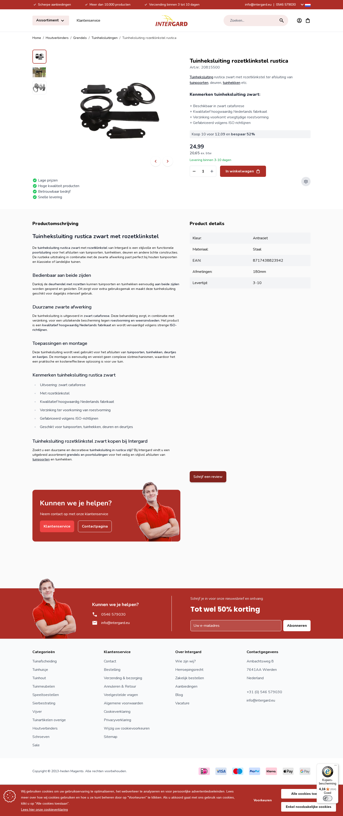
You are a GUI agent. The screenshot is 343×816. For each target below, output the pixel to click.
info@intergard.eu (258, 4)
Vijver (37, 711)
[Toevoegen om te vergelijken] (306, 181)
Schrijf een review (208, 476)
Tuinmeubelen (43, 686)
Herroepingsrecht (189, 669)
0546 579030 (286, 4)
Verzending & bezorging (123, 678)
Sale (36, 745)
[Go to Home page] (171, 20)
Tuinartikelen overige (49, 720)
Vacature (182, 703)
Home (36, 38)
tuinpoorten (199, 82)
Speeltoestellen (45, 694)
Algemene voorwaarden (123, 703)
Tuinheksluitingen (104, 38)
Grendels (80, 38)
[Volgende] (168, 161)
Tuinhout (39, 678)
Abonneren (297, 625)
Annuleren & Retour (120, 686)
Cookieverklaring (117, 711)
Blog (179, 694)
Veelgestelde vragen (121, 694)
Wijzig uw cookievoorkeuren (127, 728)
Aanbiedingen (186, 686)
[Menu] (335, 766)
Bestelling (112, 669)
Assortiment (48, 20)
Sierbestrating (43, 703)
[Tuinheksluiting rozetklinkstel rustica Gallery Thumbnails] (39, 72)
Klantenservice (88, 20)
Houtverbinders (57, 38)
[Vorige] (155, 161)
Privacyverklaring (117, 720)
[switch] (327, 798)
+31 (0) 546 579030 (264, 692)
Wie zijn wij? (185, 661)
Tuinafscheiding (44, 661)
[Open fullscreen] (118, 112)
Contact (110, 661)
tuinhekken (231, 82)
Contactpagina (95, 526)
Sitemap (110, 736)
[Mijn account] (299, 20)
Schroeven (40, 736)
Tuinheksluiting (201, 77)
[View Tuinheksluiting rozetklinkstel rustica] (39, 57)
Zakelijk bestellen (189, 678)
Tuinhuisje (40, 669)
